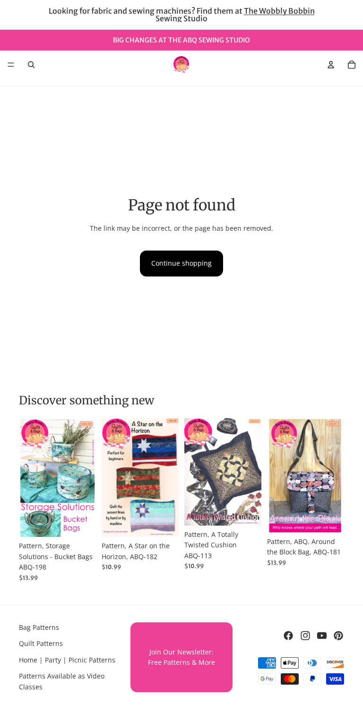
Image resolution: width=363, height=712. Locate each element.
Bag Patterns (39, 627)
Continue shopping (181, 263)
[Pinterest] (338, 635)
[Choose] (81, 522)
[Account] (330, 64)
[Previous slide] (29, 477)
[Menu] (11, 64)
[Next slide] (85, 477)
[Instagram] (305, 635)
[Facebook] (288, 635)
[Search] (31, 64)
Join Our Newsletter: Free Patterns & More (181, 657)
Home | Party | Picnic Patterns (67, 659)
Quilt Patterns (41, 643)
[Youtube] (322, 635)
